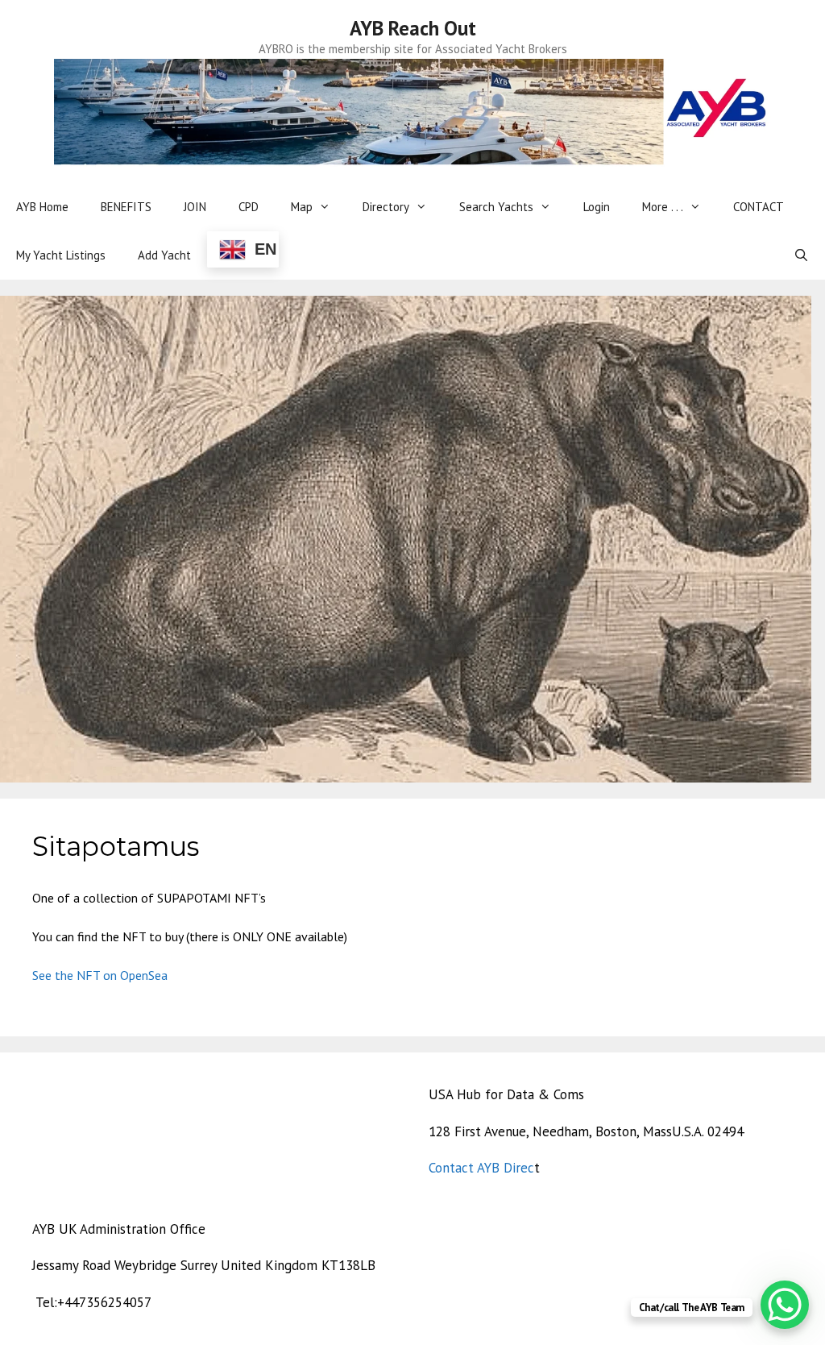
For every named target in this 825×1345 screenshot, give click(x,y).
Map (302, 206)
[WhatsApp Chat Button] (785, 1305)
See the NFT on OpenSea (100, 975)
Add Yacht (164, 255)
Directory (386, 206)
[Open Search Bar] (801, 255)
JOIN (195, 206)
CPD (248, 206)
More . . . (662, 206)
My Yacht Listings (61, 255)
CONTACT (758, 206)
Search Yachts (496, 206)
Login (596, 206)
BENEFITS (126, 206)
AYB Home (42, 206)
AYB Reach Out (413, 28)
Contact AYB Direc (481, 1168)
